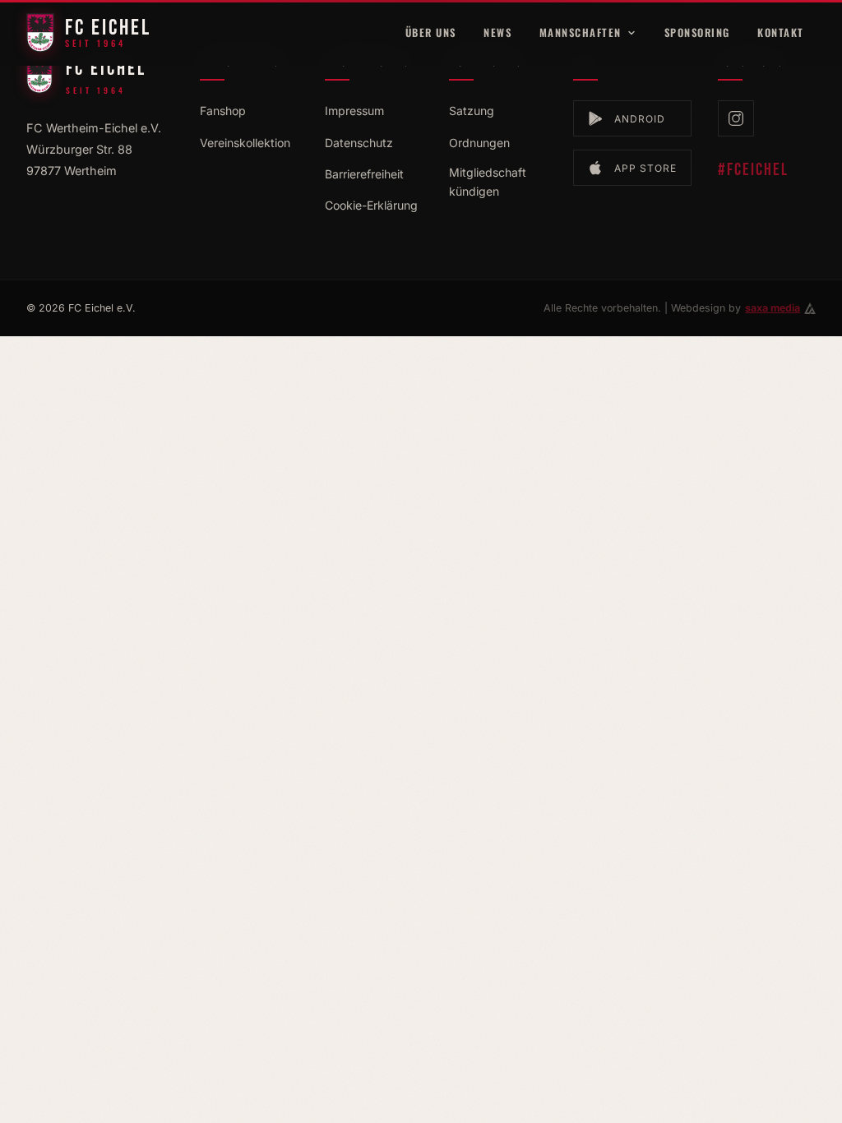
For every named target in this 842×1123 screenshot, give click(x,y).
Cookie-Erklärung (371, 205)
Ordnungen (479, 143)
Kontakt (780, 32)
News (497, 32)
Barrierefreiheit (364, 174)
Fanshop (223, 111)
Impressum (354, 111)
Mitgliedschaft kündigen (487, 181)
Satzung (471, 111)
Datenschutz (359, 143)
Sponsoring (697, 32)
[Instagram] (736, 118)
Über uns (430, 32)
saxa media (772, 308)
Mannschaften (580, 32)
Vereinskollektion (245, 143)
